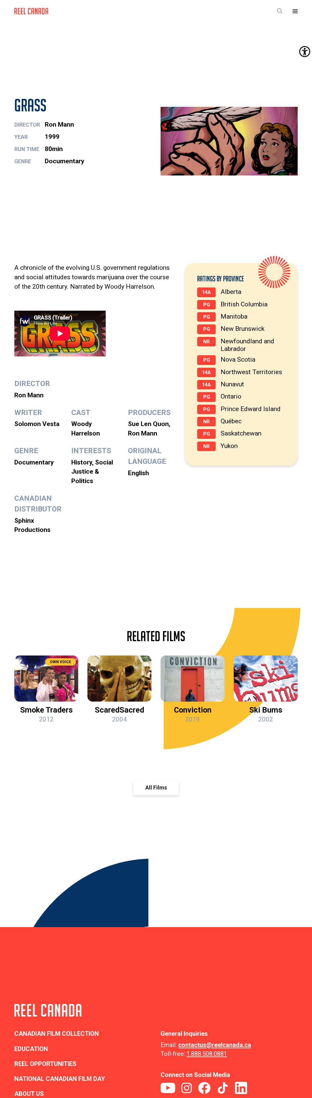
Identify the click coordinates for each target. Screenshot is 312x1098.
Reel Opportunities (45, 1063)
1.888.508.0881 (206, 1053)
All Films (156, 787)
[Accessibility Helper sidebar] (304, 51)
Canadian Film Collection (56, 1033)
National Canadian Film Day (59, 1078)
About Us (29, 1093)
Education (31, 1049)
